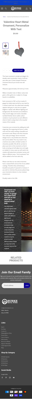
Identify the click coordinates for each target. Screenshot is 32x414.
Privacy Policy (4, 335)
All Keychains (4, 359)
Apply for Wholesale (5, 343)
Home (4, 16)
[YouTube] (13, 377)
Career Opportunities (6, 345)
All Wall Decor (4, 363)
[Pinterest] (6, 377)
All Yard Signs (4, 365)
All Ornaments (4, 361)
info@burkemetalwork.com (7, 308)
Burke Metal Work (17, 388)
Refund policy (4, 339)
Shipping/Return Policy (6, 333)
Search (2, 327)
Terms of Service (5, 337)
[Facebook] (2, 377)
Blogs (2, 347)
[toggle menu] (2, 8)
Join (27, 285)
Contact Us (3, 331)
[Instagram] (9, 377)
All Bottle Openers (5, 357)
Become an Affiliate (5, 341)
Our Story (3, 329)
